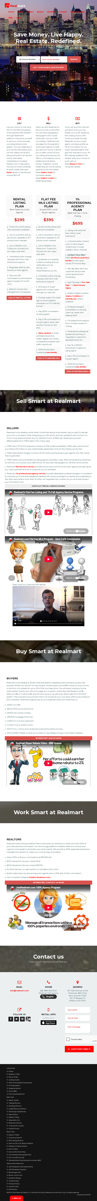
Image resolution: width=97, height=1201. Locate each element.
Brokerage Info (15, 1172)
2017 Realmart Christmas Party (21, 1167)
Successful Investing (17, 1152)
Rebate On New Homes (18, 1146)
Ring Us (17, 1198)
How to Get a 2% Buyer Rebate (21, 1143)
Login (18, 18)
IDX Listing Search (16, 1140)
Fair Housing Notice (17, 1094)
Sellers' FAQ (46, 172)
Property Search (15, 1138)
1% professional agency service (31, 473)
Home (11, 12)
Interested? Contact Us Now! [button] (48, 882)
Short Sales (13, 1149)
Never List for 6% (15, 1175)
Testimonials (14, 1181)
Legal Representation (17, 1109)
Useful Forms (14, 1128)
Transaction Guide (16, 1126)
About (21, 12)
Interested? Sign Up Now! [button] (48, 738)
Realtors (51, 12)
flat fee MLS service (25, 467)
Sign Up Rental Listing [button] (19, 298)
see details (51, 352)
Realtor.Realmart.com (40, 877)
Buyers (40, 12)
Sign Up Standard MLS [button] (48, 358)
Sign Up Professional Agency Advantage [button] (78, 371)
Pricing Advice (14, 1085)
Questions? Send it (80, 1049)
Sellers (30, 12)
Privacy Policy (14, 1184)
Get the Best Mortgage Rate (20, 1155)
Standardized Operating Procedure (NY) (25, 1160)
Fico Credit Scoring (16, 1157)
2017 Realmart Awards (17, 1169)
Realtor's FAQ (14, 1074)
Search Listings (77, 12)
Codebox (76, 296)
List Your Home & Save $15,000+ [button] (48, 67)
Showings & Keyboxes (17, 1111)
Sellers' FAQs (14, 1117)
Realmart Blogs (15, 1178)
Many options (44, 333)
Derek (87, 1195)
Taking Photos (14, 1103)
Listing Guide (14, 1080)
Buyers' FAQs (14, 1135)
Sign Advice (13, 1114)
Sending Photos (15, 1106)
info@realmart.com (19, 990)
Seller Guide (14, 1100)
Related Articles (15, 1123)
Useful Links (14, 1186)
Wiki (10, 18)
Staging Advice (15, 1088)
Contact (63, 12)
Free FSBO (13, 1091)
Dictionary (13, 1189)
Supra (69, 296)
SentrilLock (70, 299)
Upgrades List (14, 1120)
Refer (9, 172)
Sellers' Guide (47, 178)
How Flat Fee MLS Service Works (48, 486)
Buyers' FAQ (76, 164)
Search (74, 59)
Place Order (13, 1077)
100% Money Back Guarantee (20, 1083)
